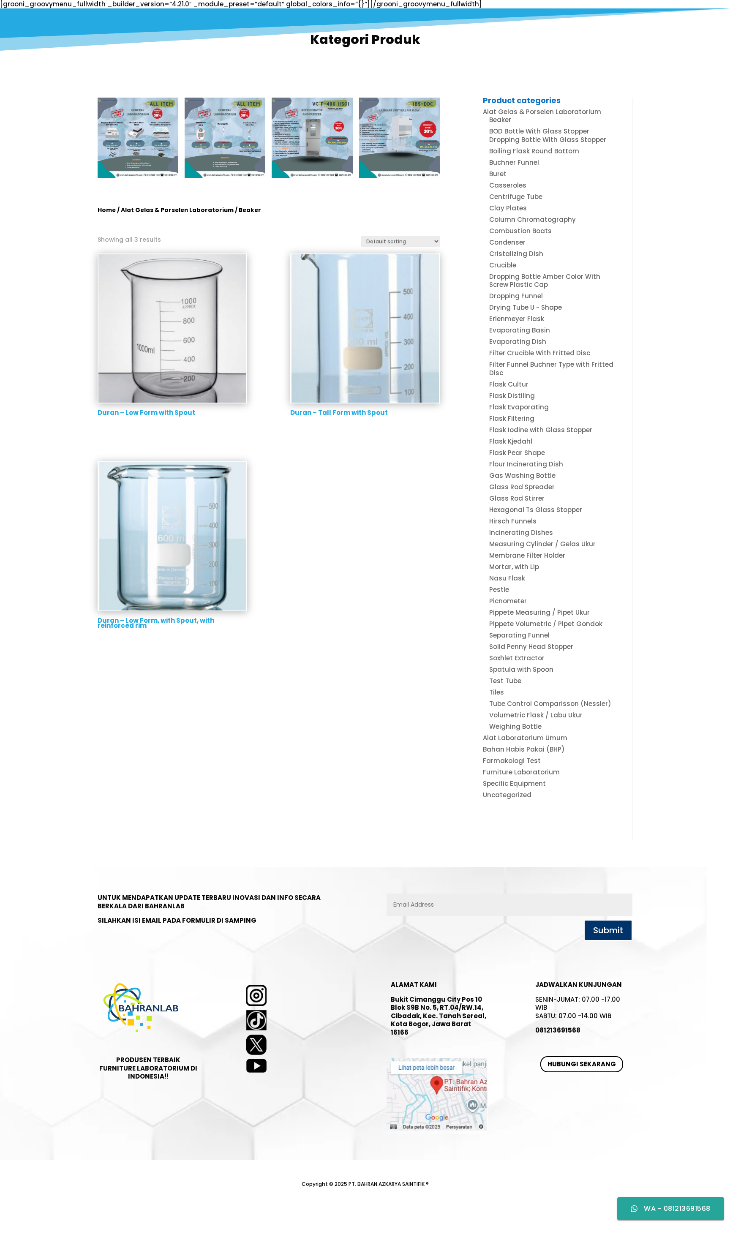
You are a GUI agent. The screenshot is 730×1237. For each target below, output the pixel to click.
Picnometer (508, 601)
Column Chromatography (532, 219)
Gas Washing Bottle (522, 475)
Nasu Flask (507, 578)
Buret (498, 173)
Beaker (500, 119)
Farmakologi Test (512, 760)
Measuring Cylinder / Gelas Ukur (542, 543)
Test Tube (505, 680)
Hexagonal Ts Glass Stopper (535, 509)
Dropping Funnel (516, 296)
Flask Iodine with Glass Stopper (540, 429)
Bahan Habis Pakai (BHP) (524, 749)
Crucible (502, 265)
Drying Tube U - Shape (525, 307)
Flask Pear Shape (517, 452)
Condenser (507, 242)
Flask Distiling (512, 395)
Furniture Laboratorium (521, 772)
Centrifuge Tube (515, 196)
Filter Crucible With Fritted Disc (539, 353)
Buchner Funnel (514, 162)
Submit (608, 930)
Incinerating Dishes (521, 532)
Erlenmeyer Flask (516, 318)
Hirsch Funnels (513, 521)
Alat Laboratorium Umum (525, 737)
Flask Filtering (511, 418)
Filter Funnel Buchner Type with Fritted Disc (551, 368)
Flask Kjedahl (510, 441)
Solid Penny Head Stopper (531, 646)
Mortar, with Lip (514, 566)
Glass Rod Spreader (522, 486)
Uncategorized (507, 794)
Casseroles (507, 185)
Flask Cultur (508, 384)
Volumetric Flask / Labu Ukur (536, 715)
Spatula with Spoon (521, 669)
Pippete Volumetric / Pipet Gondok (545, 623)
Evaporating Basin (519, 330)
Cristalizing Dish (516, 253)
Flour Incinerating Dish (526, 464)
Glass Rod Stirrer (517, 498)
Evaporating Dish (517, 341)
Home (107, 210)
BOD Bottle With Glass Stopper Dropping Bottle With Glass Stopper (547, 135)
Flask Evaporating (519, 407)
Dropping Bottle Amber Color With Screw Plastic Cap (544, 280)
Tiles (496, 692)
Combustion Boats (520, 230)
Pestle (499, 589)
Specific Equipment (514, 783)
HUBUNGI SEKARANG (582, 1064)
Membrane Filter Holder (527, 555)
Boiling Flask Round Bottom (534, 151)
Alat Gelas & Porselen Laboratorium (177, 210)
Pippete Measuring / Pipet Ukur (539, 612)
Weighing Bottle (515, 726)
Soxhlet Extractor (517, 658)
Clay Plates (508, 208)
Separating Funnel (519, 635)
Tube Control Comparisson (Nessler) (550, 703)
